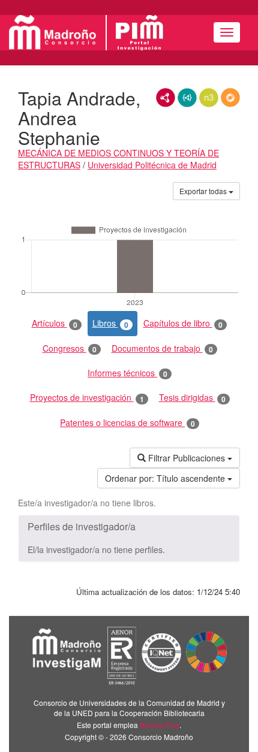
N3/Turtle (208, 97)
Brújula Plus (159, 725)
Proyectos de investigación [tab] (87, 397)
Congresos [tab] (70, 348)
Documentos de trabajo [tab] (162, 348)
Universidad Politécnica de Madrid (152, 165)
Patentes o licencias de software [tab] (127, 422)
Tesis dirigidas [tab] (192, 397)
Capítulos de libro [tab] (183, 323)
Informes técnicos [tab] (127, 373)
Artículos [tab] (54, 323)
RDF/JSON (230, 97)
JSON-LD (187, 97)
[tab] (129, 526)
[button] (129, 526)
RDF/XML (165, 97)
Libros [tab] (110, 323)
